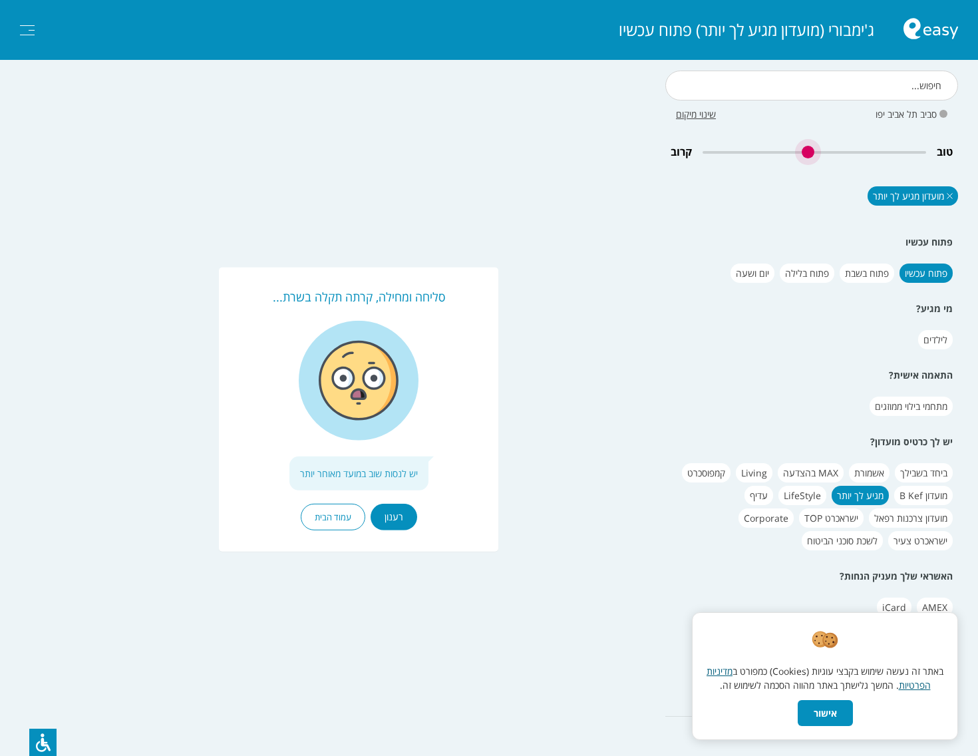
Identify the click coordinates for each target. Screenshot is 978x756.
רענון (394, 516)
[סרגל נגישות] (43, 742)
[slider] (814, 152)
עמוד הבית (333, 517)
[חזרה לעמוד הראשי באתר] (930, 30)
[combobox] (811, 85)
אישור (825, 713)
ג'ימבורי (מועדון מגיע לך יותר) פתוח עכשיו (746, 30)
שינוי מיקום (696, 114)
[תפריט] (27, 30)
